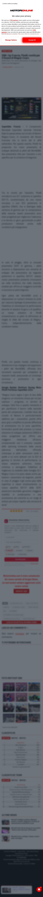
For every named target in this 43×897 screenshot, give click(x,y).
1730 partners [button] (13, 20)
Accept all (32, 40)
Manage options (11, 40)
